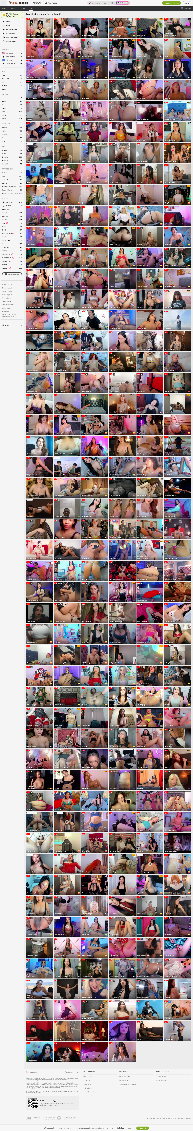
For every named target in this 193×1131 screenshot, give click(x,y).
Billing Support (7, 288)
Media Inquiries (7, 295)
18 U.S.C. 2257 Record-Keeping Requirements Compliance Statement (169, 1118)
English (70, 1072)
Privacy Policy (6, 298)
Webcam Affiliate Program (127, 1084)
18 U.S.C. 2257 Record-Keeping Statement (9, 315)
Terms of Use (6, 301)
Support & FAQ (7, 284)
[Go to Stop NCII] (70, 1118)
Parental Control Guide (90, 1092)
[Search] (112, 3)
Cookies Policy (87, 1088)
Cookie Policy (118, 1128)
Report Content (7, 291)
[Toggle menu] (3, 3)
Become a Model (7, 305)
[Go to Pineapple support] (59, 1118)
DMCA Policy (87, 1084)
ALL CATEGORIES (13, 274)
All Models (5, 311)
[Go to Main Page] (18, 3)
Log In (187, 3)
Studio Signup (6, 308)
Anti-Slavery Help (88, 1096)
